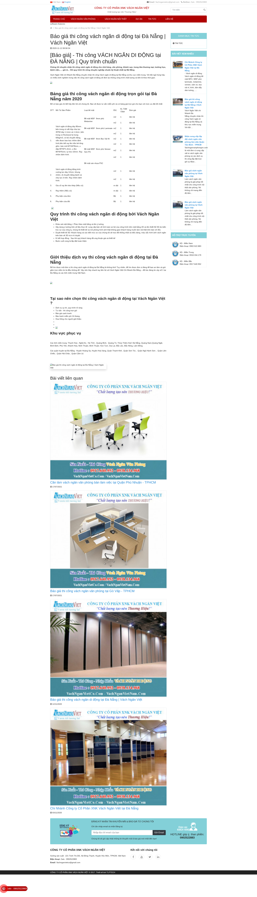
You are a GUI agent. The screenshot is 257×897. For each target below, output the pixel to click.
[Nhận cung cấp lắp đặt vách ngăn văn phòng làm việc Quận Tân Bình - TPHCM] (178, 139)
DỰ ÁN (139, 19)
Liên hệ (169, 19)
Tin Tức (152, 19)
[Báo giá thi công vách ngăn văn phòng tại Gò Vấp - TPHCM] (108, 540)
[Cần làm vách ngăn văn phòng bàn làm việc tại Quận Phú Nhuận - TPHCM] (108, 431)
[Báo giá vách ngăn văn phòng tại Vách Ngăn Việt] (178, 173)
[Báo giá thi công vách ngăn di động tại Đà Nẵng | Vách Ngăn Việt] (108, 648)
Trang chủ (59, 19)
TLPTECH (111, 872)
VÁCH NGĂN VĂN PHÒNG (83, 19)
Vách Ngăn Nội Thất (116, 19)
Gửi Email (159, 832)
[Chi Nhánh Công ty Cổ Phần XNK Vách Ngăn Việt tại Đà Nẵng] (108, 757)
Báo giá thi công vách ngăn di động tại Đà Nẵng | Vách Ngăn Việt (82, 28)
